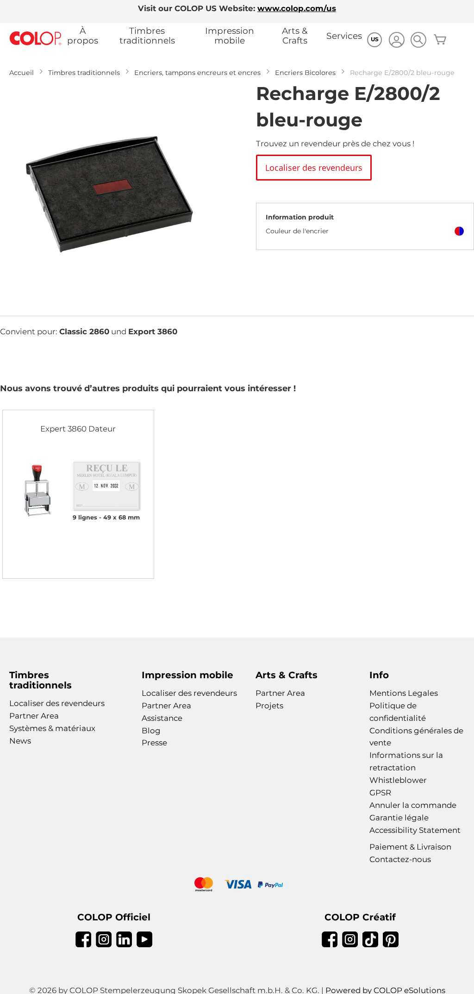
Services (344, 36)
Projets (269, 705)
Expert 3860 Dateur (78, 428)
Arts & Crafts (295, 35)
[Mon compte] (396, 41)
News (20, 740)
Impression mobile (229, 35)
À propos (82, 35)
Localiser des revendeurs (57, 703)
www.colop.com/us (296, 8)
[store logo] (35, 38)
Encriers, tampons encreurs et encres (197, 73)
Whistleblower (398, 780)
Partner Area (34, 715)
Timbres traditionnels (147, 35)
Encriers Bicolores (305, 73)
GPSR (380, 792)
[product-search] (418, 39)
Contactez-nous (400, 859)
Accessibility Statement (415, 830)
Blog (151, 730)
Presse (154, 742)
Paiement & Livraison (410, 846)
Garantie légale (399, 817)
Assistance (162, 718)
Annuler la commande (412, 805)
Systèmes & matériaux (52, 728)
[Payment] (237, 885)
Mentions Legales (403, 693)
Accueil (21, 73)
